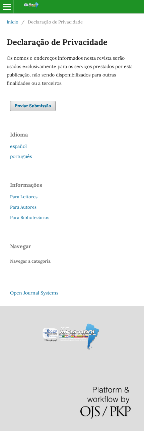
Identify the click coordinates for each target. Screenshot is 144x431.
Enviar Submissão (33, 106)
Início (12, 22)
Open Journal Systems (34, 293)
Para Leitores (24, 197)
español (18, 146)
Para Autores (23, 207)
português (21, 156)
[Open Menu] (6, 6)
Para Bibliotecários (29, 217)
